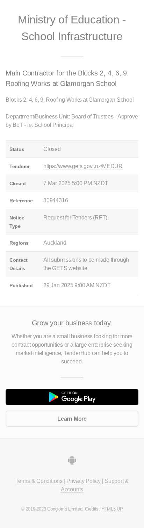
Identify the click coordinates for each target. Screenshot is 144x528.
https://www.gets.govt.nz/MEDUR (83, 166)
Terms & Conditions (39, 481)
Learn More (72, 419)
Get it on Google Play (72, 397)
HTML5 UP (112, 509)
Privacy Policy (83, 481)
